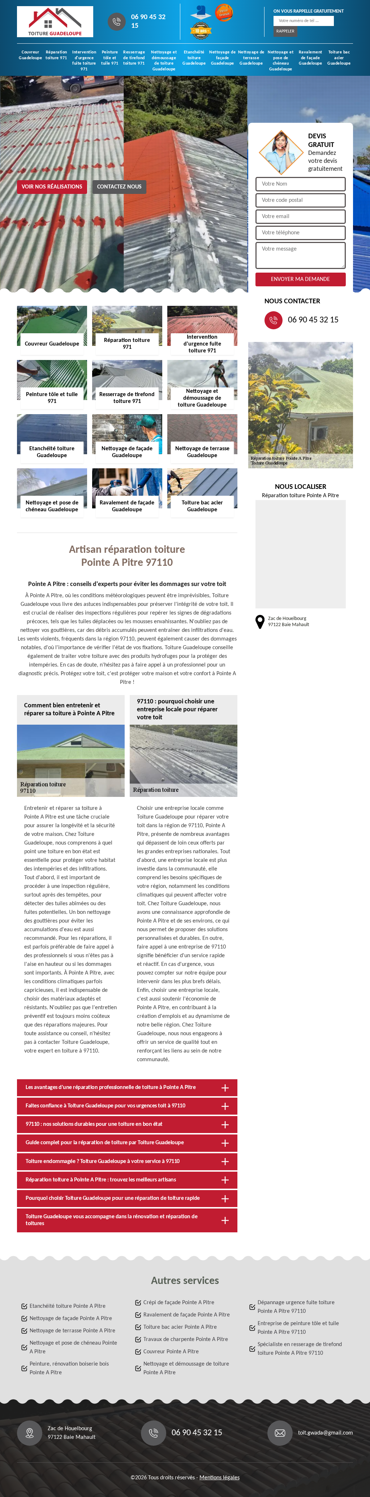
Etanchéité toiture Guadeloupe (194, 58)
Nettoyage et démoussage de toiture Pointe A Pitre (186, 1368)
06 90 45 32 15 (148, 22)
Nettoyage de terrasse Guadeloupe (251, 58)
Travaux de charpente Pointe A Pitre (185, 1339)
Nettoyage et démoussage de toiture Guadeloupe (164, 60)
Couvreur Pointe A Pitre (171, 1352)
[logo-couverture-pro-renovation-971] (55, 21)
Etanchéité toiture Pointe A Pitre (68, 1306)
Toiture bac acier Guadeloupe (338, 58)
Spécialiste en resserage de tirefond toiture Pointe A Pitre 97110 (300, 1349)
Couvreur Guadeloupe (30, 55)
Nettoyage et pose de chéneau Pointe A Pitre (73, 1347)
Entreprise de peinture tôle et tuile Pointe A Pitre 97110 (298, 1328)
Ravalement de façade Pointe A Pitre (186, 1315)
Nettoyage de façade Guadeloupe (222, 58)
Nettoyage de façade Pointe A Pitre (71, 1319)
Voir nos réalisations (52, 187)
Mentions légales (219, 1478)
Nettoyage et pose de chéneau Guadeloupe (280, 60)
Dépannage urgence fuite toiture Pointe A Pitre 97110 (296, 1307)
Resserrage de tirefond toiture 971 (134, 58)
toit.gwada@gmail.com (325, 1433)
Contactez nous (119, 187)
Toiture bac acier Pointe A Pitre (180, 1327)
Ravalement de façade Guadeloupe (310, 58)
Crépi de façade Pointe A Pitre (178, 1303)
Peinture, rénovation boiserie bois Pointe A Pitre (69, 1368)
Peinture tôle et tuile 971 (110, 58)
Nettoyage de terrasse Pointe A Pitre (72, 1331)
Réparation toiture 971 (56, 55)
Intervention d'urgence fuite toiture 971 (84, 60)
